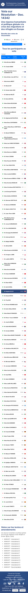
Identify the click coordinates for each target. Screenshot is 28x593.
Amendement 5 (15, 548)
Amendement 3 (15, 544)
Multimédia (21, 579)
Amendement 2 (15, 541)
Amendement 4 (15, 546)
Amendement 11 (15, 562)
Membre (4, 57)
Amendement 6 (15, 551)
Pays (8, 57)
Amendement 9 (15, 558)
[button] (24, 44)
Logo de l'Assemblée (9, 579)
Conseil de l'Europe (14, 573)
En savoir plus (6, 590)
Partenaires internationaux (14, 577)
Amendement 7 (15, 553)
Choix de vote (23, 57)
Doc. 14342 (10, 536)
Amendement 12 (15, 565)
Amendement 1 (15, 539)
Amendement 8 (15, 555)
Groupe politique (15, 57)
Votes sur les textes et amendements (12, 44)
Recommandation (16, 567)
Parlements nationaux (14, 575)
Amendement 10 (15, 560)
